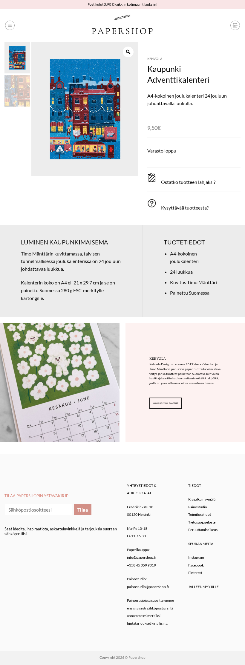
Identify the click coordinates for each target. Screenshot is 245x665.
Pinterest (195, 572)
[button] (10, 25)
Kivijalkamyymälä (201, 499)
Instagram (196, 557)
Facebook (196, 565)
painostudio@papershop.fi (148, 586)
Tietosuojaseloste (201, 522)
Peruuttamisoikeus (203, 529)
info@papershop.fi (141, 557)
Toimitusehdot (199, 514)
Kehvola (154, 59)
